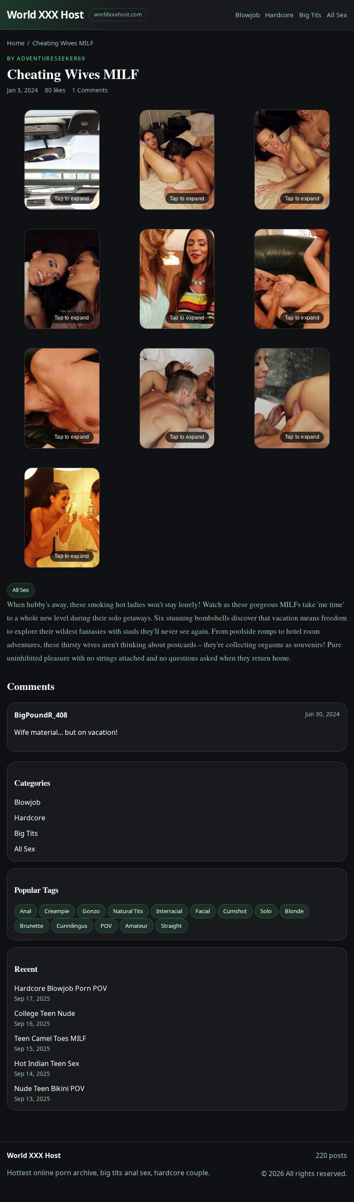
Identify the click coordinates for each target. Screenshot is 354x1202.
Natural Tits (128, 911)
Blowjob (247, 14)
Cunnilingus (72, 926)
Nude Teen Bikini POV (49, 1088)
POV (106, 926)
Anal (25, 911)
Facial (203, 911)
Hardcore (279, 14)
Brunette (31, 926)
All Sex (337, 14)
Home (16, 43)
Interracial (169, 911)
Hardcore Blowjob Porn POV (60, 988)
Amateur (136, 926)
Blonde (294, 911)
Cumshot (235, 911)
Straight (171, 926)
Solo (266, 911)
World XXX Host (45, 14)
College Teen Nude (44, 1013)
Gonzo (91, 911)
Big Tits (310, 14)
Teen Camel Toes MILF (50, 1038)
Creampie (56, 911)
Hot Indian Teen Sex (46, 1063)
